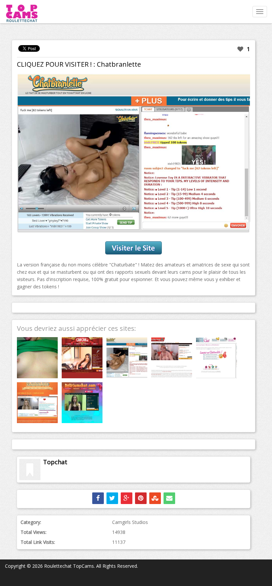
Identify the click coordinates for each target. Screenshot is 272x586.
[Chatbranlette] (133, 154)
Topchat (55, 462)
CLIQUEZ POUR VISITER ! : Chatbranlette (79, 64)
